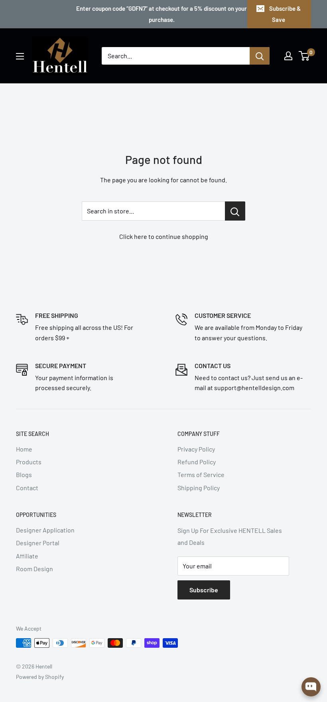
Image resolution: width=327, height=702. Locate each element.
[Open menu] (20, 56)
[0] (304, 56)
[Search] (260, 56)
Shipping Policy (198, 487)
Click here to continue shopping (163, 236)
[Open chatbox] (311, 686)
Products (28, 461)
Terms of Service (201, 474)
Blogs (24, 474)
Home (24, 449)
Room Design (34, 568)
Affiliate (27, 556)
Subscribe (203, 590)
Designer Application (45, 530)
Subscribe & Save (285, 14)
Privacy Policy (196, 449)
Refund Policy (196, 461)
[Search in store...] (235, 211)
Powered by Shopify (40, 676)
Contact (27, 487)
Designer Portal (37, 542)
